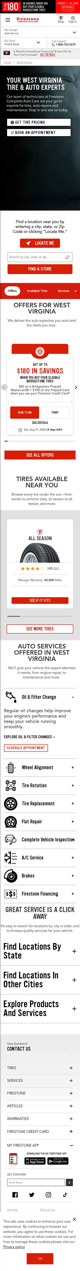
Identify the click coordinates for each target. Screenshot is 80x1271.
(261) (56, 568)
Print (55, 412)
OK (40, 1258)
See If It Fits (40, 600)
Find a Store (67, 257)
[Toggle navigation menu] (75, 291)
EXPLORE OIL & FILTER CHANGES (28, 737)
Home (7, 62)
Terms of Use (47, 1210)
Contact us (19, 1049)
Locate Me (44, 243)
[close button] (74, 1219)
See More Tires (40, 629)
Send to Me (25, 412)
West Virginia (24, 62)
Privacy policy (14, 1247)
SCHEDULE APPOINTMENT (26, 748)
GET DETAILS (47, 54)
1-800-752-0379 (66, 44)
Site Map (12, 1210)
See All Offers (40, 455)
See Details (40, 422)
